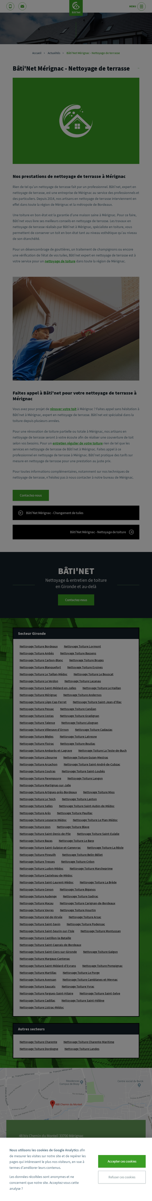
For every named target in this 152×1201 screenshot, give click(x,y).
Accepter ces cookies (122, 1161)
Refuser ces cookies (121, 1177)
